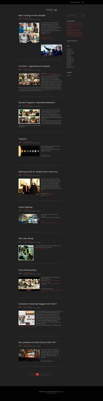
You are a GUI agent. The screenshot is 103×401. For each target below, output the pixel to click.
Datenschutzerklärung (75, 2)
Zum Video (43, 221)
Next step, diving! (26, 238)
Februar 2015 (69, 66)
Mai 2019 (69, 54)
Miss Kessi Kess (50, 280)
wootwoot (62, 391)
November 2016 (70, 60)
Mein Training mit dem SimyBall (32, 15)
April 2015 (69, 63)
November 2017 (70, 58)
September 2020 (70, 53)
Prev (31, 374)
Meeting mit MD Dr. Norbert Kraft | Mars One (38, 171)
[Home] (24, 2)
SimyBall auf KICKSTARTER (46, 38)
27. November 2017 (31, 19)
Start (83, 2)
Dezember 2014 (70, 67)
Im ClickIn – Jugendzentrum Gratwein (34, 66)
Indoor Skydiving (25, 207)
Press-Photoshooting (27, 270)
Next (50, 374)
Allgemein (39, 19)
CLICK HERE (48, 33)
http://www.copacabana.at (41, 248)
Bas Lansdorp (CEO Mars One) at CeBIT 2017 (37, 342)
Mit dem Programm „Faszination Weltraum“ (37, 102)
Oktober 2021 (70, 49)
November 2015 (70, 61)
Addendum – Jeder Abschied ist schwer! (75, 35)
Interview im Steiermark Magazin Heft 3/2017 (38, 304)
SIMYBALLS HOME (45, 37)
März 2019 (69, 56)
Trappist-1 (23, 139)
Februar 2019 (69, 57)
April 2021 (69, 50)
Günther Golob (28, 18)
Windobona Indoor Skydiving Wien (48, 222)
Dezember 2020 (70, 51)
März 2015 (69, 64)
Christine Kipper (51, 283)
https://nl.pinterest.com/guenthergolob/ (27, 326)
